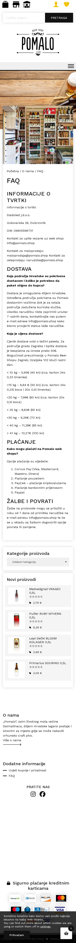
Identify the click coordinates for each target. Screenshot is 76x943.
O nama (28, 171)
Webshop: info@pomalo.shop (5, 4)
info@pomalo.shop (21, 243)
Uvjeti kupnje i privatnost (27, 770)
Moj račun (60, 4)
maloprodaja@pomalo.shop (27, 255)
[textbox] (38, 562)
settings (45, 926)
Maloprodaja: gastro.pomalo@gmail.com (16, 4)
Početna (13, 171)
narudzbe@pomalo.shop (44, 260)
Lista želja (70, 4)
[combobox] (38, 562)
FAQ (12, 776)
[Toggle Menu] (71, 66)
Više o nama (12, 740)
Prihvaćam (17, 935)
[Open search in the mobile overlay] (38, 18)
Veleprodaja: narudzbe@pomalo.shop (26, 4)
